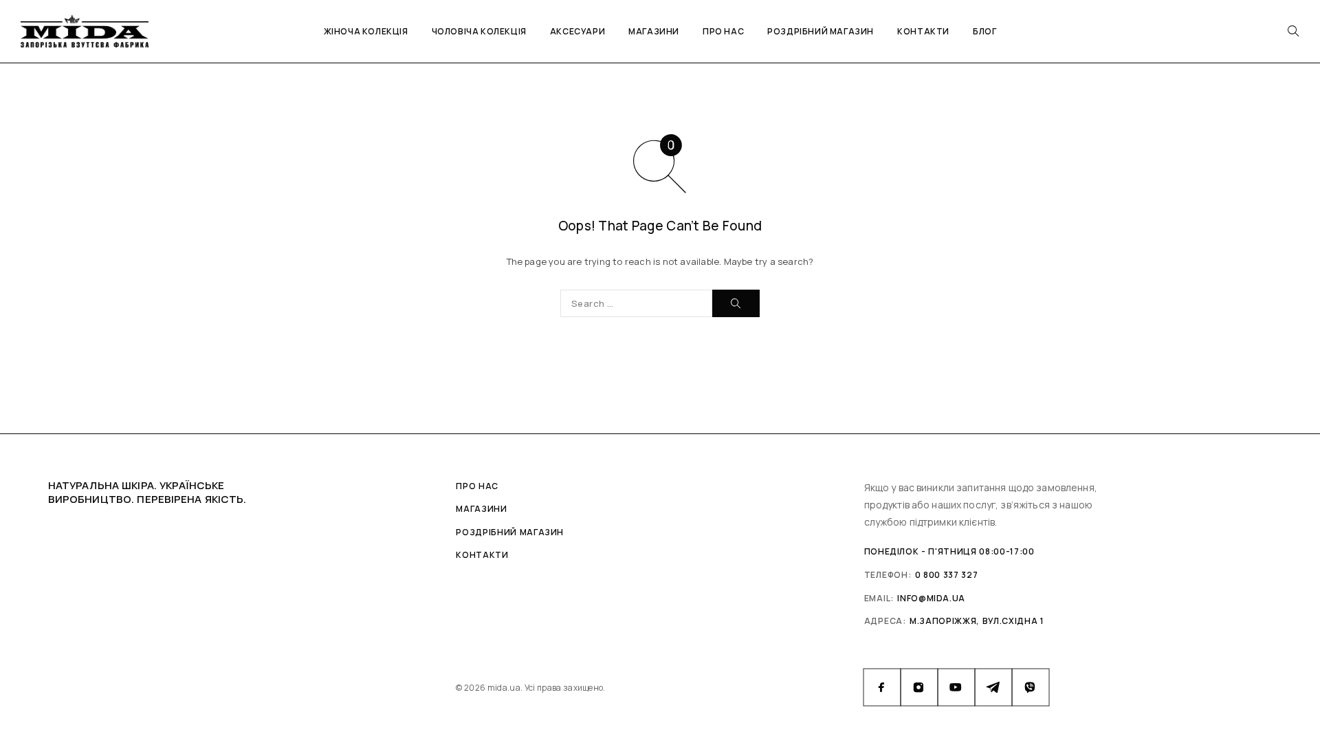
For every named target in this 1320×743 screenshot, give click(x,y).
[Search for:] (636, 303)
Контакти (923, 31)
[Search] (1293, 31)
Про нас (723, 31)
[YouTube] (956, 687)
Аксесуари (577, 31)
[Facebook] (882, 687)
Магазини (653, 31)
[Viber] (1030, 687)
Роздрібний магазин (820, 31)
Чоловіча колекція (479, 31)
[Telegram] (993, 687)
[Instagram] (919, 687)
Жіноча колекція (366, 31)
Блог (984, 31)
